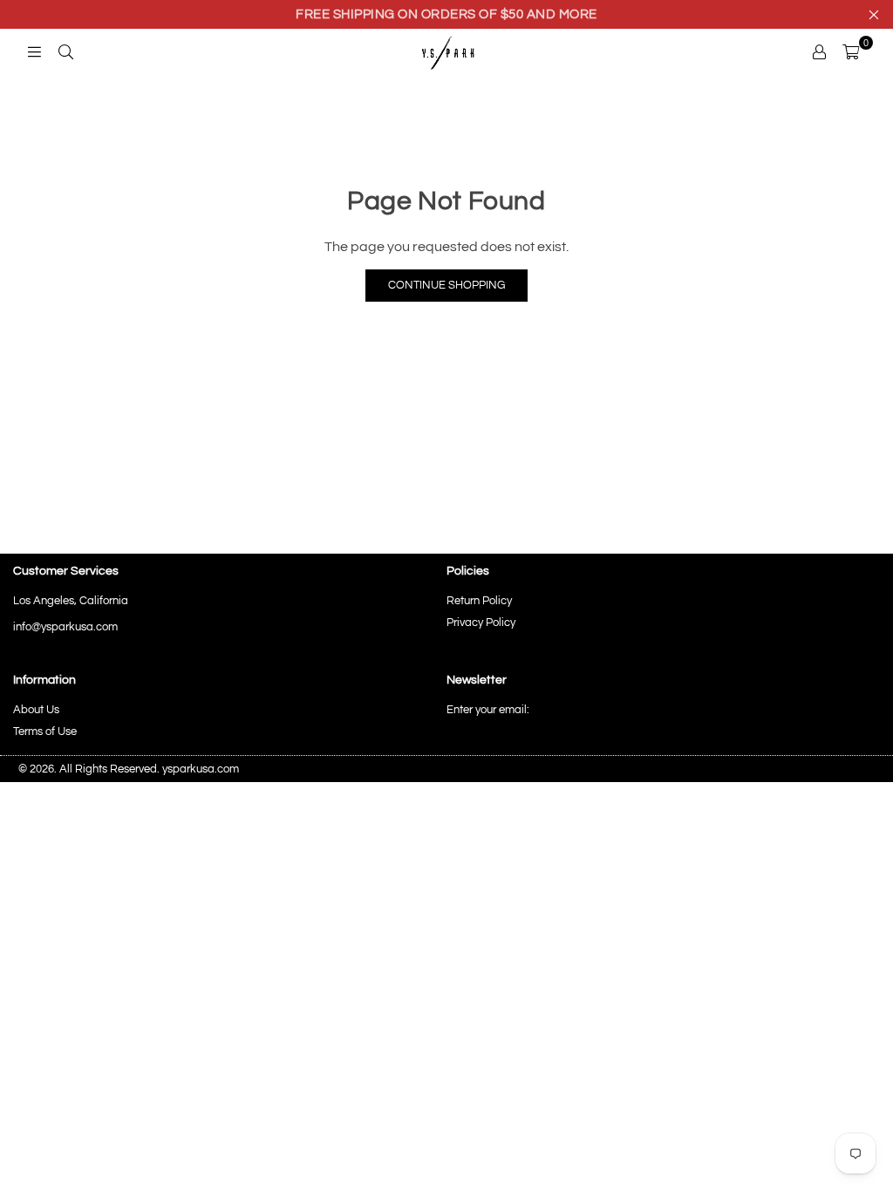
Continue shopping (446, 285)
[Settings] (819, 51)
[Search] (65, 51)
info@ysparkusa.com (65, 627)
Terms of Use (45, 731)
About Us (36, 710)
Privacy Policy (480, 622)
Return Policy (479, 601)
